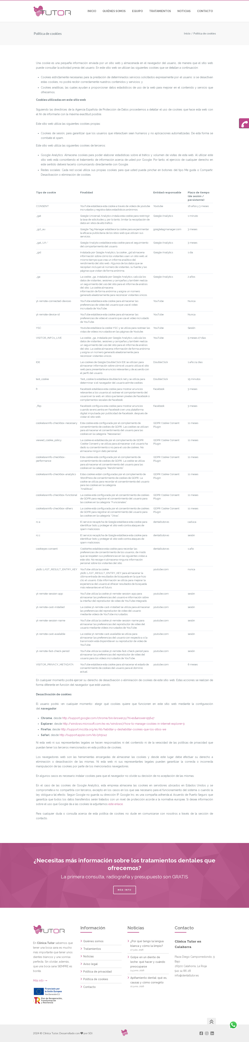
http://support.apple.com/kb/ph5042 (83, 735)
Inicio (187, 33)
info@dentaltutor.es (187, 975)
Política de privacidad (97, 971)
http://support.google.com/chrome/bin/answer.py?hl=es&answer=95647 (108, 718)
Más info (125, 890)
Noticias (88, 956)
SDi (90, 1033)
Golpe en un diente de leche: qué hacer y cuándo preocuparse (147, 962)
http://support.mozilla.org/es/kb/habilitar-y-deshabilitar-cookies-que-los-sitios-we (113, 729)
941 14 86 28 (183, 970)
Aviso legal (90, 964)
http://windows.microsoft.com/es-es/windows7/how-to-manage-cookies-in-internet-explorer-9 (124, 723)
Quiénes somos (93, 941)
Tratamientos (92, 948)
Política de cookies (95, 979)
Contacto (89, 986)
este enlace (115, 804)
